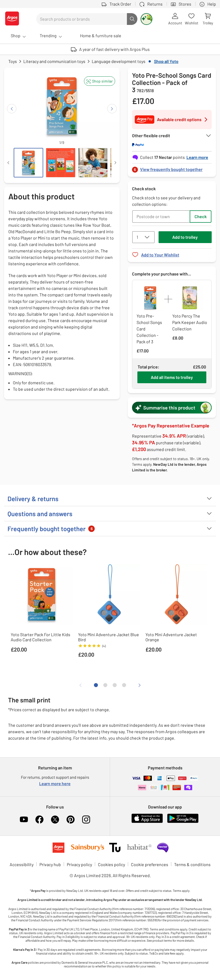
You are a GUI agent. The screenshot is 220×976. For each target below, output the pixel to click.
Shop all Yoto (166, 61)
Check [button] (201, 216)
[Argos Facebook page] (39, 819)
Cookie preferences (149, 864)
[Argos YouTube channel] (23, 819)
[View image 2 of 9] (60, 162)
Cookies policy (111, 864)
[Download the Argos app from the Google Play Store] (183, 821)
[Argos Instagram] (86, 819)
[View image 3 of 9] (92, 162)
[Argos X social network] (55, 819)
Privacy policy (79, 864)
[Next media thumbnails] (115, 162)
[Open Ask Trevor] (146, 19)
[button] (99, 81)
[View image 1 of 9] (28, 162)
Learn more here (55, 783)
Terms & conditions (192, 864)
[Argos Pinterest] (70, 819)
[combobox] (81, 19)
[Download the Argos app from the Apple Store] (147, 821)
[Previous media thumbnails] (8, 162)
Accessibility (22, 864)
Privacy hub (50, 864)
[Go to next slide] (112, 108)
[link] (172, 168)
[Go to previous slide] (11, 108)
